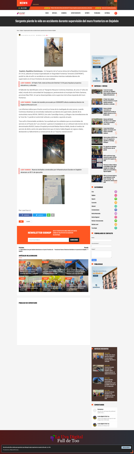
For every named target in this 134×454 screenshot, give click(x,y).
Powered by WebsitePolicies (11, 449)
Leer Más (49, 447)
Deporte (93, 199)
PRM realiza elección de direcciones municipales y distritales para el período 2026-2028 (76, 288)
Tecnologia (94, 228)
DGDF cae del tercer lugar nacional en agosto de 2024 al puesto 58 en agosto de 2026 (110, 158)
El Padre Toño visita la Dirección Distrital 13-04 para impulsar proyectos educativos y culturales (63, 8)
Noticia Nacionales (96, 213)
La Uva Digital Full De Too (103, 416)
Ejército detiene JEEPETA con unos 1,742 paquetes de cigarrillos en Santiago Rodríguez (110, 140)
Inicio (46, 13)
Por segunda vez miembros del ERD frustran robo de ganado (109, 148)
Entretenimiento (95, 210)
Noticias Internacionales (97, 221)
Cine (93, 192)
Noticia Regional (95, 217)
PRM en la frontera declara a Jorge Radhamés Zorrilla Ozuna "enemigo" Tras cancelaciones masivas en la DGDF (110, 179)
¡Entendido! (126, 447)
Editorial (93, 206)
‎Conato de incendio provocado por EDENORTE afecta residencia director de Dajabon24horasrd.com (53, 272)
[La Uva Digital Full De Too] (67, 442)
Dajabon (28, 222)
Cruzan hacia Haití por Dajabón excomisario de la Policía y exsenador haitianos (109, 130)
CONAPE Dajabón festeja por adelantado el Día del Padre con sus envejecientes (52, 288)
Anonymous (100, 409)
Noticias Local (95, 224)
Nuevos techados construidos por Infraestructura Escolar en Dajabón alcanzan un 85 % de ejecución (76, 272)
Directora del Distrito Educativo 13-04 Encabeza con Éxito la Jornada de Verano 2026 (30, 288)
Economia (94, 203)
